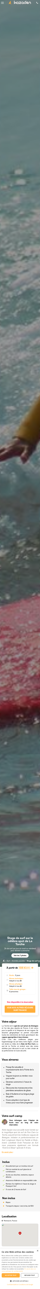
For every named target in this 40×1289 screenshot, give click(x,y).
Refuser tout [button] (29, 1275)
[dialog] (20, 1268)
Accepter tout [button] (10, 1275)
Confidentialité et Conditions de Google (20, 1284)
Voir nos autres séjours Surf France (20, 1009)
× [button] (37, 1251)
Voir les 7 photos (20, 955)
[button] (20, 1281)
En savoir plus (7, 1152)
